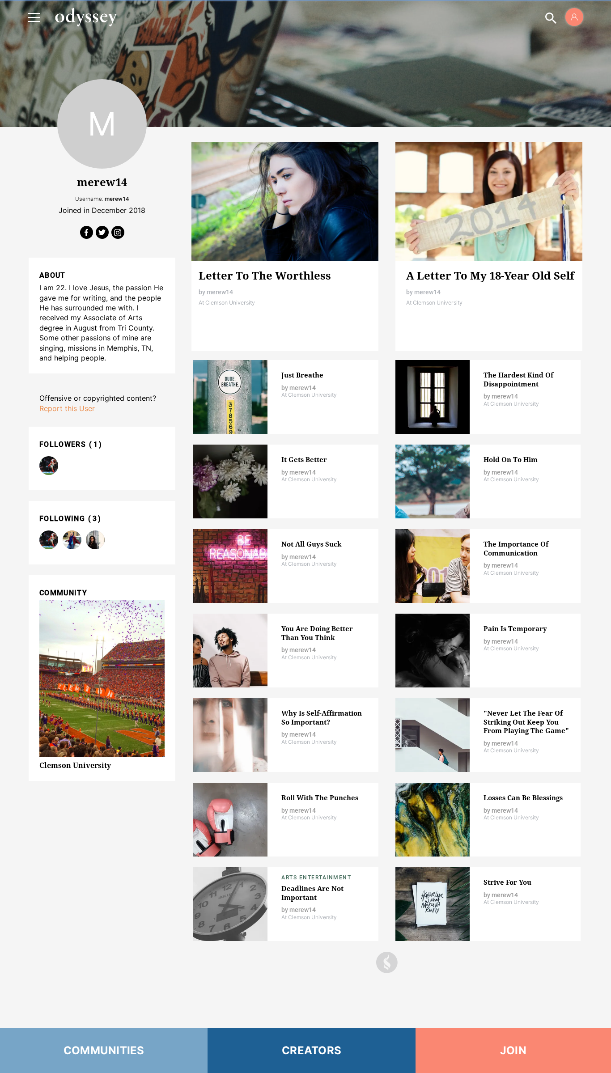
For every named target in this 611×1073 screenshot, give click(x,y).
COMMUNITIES (104, 1050)
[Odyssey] (86, 17)
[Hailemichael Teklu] (48, 465)
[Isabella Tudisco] (95, 539)
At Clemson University (227, 302)
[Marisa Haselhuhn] (72, 539)
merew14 (220, 292)
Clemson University (75, 765)
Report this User (67, 408)
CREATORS (311, 1050)
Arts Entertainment (316, 877)
